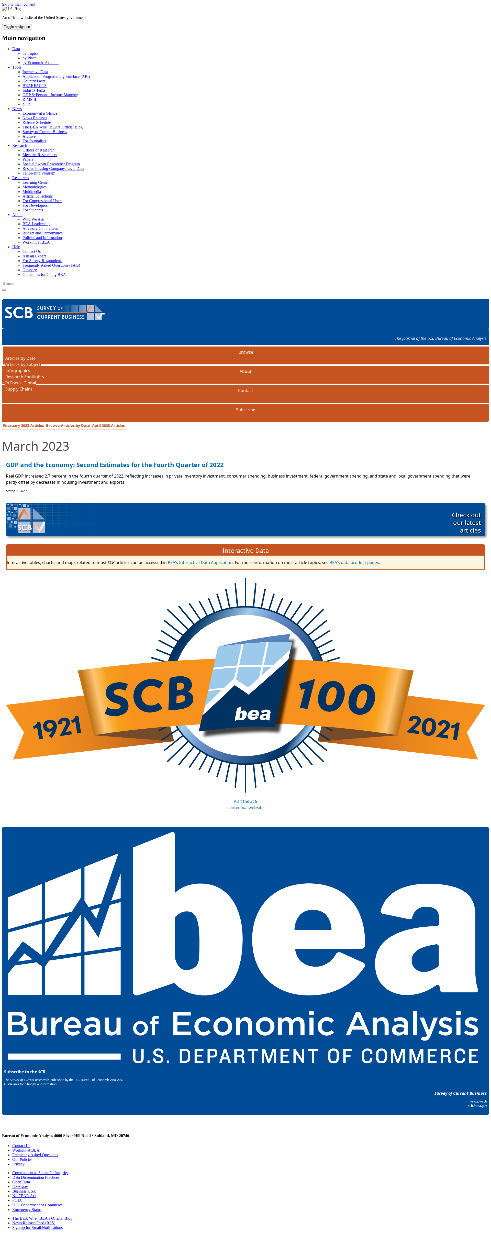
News (17, 108)
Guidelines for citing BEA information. (30, 1084)
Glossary (30, 270)
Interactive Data (35, 72)
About (17, 214)
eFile (26, 104)
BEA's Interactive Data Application (200, 562)
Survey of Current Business (45, 131)
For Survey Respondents (42, 260)
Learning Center (36, 182)
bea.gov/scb (478, 1101)
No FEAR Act (24, 1196)
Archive (29, 136)
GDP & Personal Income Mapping (50, 95)
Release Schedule (37, 122)
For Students (33, 210)
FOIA (17, 1200)
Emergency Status (26, 1209)
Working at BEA (36, 242)
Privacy (18, 1164)
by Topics (30, 53)
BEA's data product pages (354, 562)
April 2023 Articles (108, 425)
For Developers (35, 205)
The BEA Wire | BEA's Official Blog (53, 127)
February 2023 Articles (23, 425)
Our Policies (22, 1159)
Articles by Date (20, 358)
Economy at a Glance (40, 113)
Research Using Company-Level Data (53, 168)
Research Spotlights (24, 377)
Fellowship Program (39, 173)
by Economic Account (41, 62)
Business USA (24, 1191)
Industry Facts (34, 90)
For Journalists (34, 141)
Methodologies (35, 187)
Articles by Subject (23, 364)
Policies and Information (42, 237)
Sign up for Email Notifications (37, 1227)
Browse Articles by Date (68, 425)
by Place (29, 58)
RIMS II (29, 99)
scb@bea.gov (477, 1106)
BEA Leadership (36, 224)
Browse (246, 352)
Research (19, 145)
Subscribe (245, 410)
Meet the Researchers (40, 155)
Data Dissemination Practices (35, 1177)
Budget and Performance (43, 233)
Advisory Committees (40, 228)
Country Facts (34, 81)
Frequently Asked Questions (35, 1155)
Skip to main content (18, 4)
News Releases (35, 118)
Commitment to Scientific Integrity (40, 1173)
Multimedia (32, 191)
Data (16, 49)
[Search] (4, 290)
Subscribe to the (24, 1072)
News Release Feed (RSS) (33, 1223)
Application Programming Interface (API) (56, 76)
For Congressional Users (42, 201)
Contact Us (32, 251)
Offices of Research (38, 150)
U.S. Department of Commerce (37, 1205)
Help (16, 247)
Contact (245, 390)
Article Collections (38, 196)
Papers (28, 159)
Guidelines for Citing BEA (44, 274)
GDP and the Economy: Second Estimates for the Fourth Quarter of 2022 (115, 464)
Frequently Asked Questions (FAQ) (51, 265)
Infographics (17, 370)
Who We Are (33, 219)
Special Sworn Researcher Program (51, 164)
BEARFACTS (35, 85)
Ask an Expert (34, 256)
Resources (20, 178)
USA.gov (20, 1186)
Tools (16, 67)
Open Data (21, 1182)
